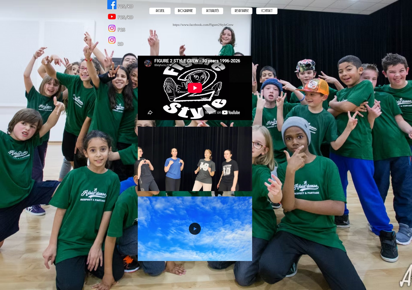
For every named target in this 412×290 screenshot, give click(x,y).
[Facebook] (112, 4)
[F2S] (112, 28)
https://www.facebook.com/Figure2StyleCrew (203, 24)
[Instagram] (112, 40)
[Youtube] (112, 16)
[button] (246, 186)
